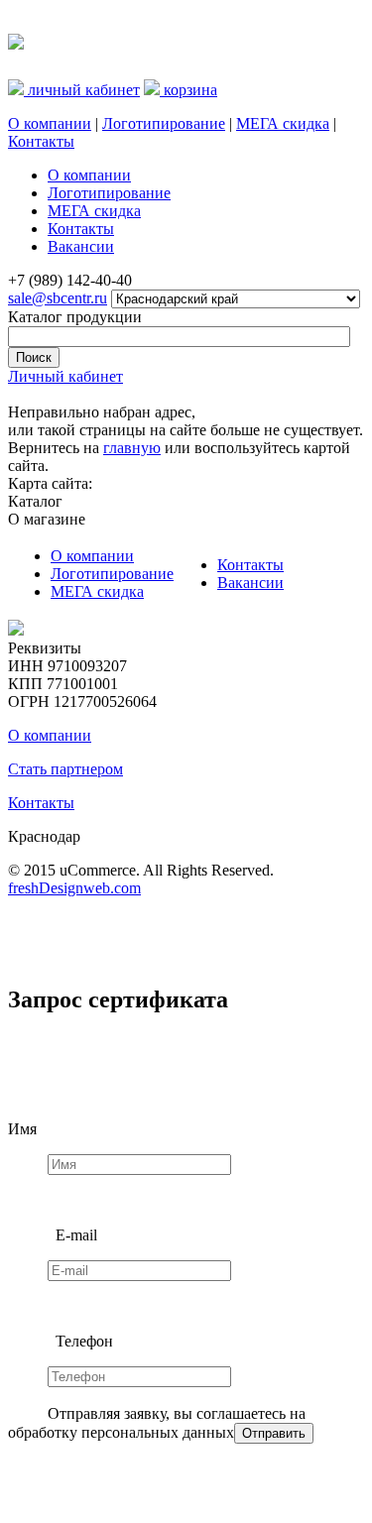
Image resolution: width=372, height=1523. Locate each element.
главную (132, 447)
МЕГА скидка (282, 123)
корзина (188, 89)
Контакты (41, 141)
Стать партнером (65, 769)
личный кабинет (82, 89)
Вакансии (250, 582)
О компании (49, 123)
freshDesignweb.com (74, 887)
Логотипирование (163, 123)
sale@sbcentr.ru (57, 298)
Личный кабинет (65, 376)
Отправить (274, 1433)
